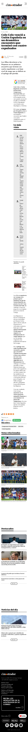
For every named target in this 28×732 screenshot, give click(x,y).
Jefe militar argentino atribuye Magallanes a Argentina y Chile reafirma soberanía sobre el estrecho (22, 181)
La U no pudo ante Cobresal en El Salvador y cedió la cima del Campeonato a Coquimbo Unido (25, 272)
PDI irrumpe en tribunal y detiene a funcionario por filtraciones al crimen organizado (22, 148)
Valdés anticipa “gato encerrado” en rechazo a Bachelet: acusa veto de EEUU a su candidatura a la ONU (22, 216)
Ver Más (13, 583)
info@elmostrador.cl (13, 679)
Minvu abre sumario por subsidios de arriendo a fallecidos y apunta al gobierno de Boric (13, 634)
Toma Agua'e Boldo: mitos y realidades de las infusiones (21, 245)
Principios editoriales (6, 686)
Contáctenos (4, 693)
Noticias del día (9, 609)
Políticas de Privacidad (6, 687)
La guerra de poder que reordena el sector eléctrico (12, 574)
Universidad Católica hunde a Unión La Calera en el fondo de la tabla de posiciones (13, 501)
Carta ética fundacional (7, 684)
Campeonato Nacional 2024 (9, 426)
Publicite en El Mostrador (7, 690)
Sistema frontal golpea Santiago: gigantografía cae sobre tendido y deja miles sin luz (13, 627)
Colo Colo (20, 426)
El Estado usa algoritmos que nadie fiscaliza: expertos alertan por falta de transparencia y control (13, 546)
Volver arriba (4, 716)
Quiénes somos (5, 682)
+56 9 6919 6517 (4, 679)
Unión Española (6, 429)
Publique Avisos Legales (7, 692)
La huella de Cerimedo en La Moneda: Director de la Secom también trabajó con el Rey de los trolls (13, 563)
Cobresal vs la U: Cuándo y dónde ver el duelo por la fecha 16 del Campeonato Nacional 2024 (12, 485)
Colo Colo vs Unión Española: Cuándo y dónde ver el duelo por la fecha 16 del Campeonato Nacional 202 (12, 467)
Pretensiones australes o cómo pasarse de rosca (12, 579)
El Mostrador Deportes (9, 56)
